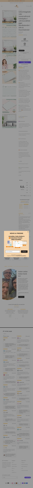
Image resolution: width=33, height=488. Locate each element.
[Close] (28, 232)
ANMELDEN (24, 251)
